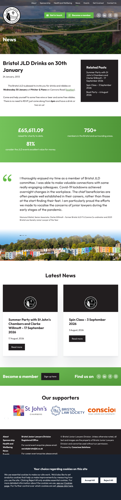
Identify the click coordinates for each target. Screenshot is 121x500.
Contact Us (111, 3)
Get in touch (56, 15)
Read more (16, 347)
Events (86, 3)
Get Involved (98, 3)
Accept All (90, 480)
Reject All (108, 480)
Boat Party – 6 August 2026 (97, 93)
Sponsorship (45, 3)
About (33, 3)
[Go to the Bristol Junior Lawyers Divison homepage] (12, 15)
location (70, 89)
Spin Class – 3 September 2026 (98, 86)
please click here (65, 485)
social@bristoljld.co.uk (32, 448)
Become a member (81, 15)
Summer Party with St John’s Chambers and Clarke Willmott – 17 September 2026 (97, 76)
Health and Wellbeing (63, 3)
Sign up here (50, 376)
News (78, 3)
